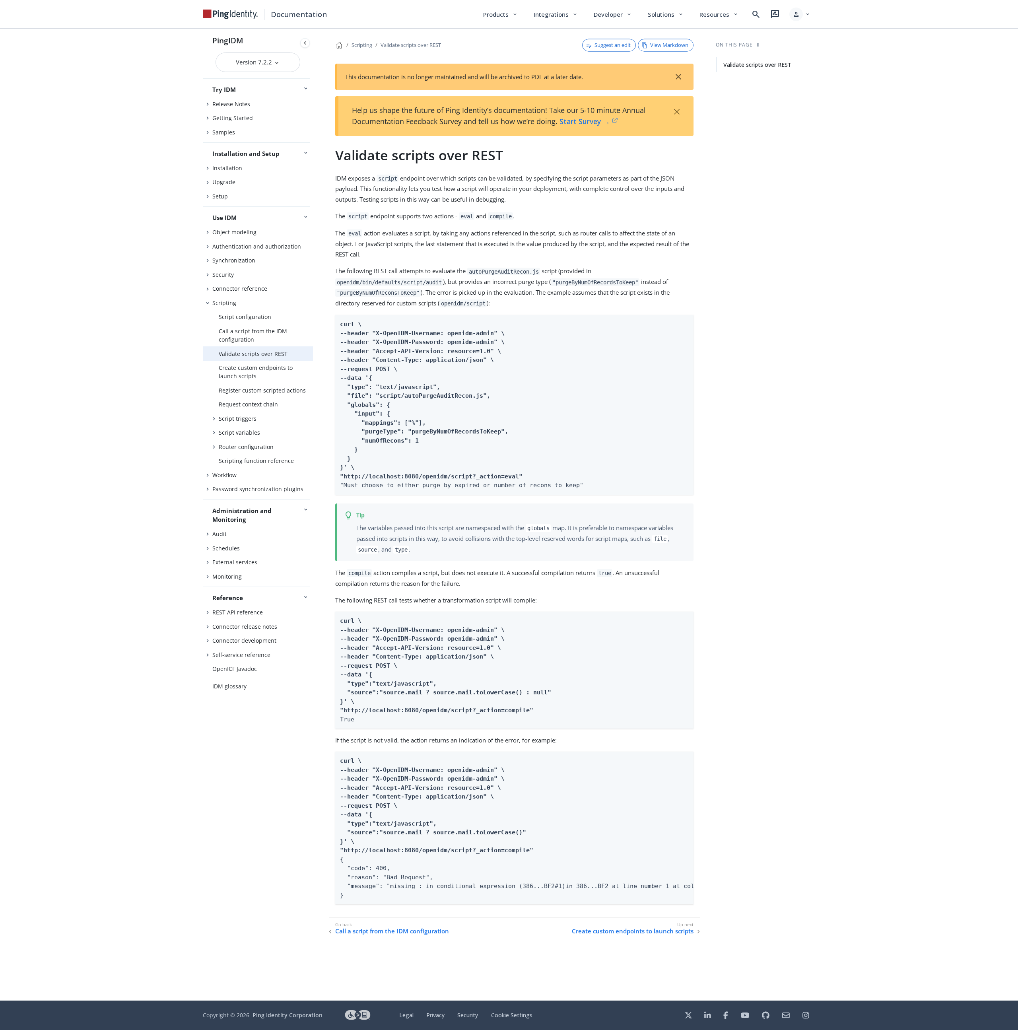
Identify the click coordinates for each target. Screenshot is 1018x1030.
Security (223, 274)
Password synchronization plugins (257, 489)
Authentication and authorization (256, 246)
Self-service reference (241, 655)
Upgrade (223, 182)
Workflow (224, 475)
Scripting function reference (256, 460)
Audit (219, 534)
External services (234, 562)
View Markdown (669, 45)
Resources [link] (718, 14)
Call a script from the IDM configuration (253, 335)
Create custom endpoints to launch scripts (256, 372)
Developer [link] (613, 14)
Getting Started (232, 118)
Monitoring (227, 576)
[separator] (313, 515)
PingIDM (227, 40)
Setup (220, 196)
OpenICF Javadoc (234, 668)
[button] (800, 14)
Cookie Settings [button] (511, 1015)
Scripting (224, 303)
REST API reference (237, 612)
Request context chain (248, 404)
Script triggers (237, 418)
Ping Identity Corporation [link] (287, 1015)
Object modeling (234, 232)
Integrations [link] (556, 14)
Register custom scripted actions (262, 390)
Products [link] (500, 14)
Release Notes (231, 104)
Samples (223, 132)
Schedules (226, 548)
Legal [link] (406, 1015)
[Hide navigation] (305, 43)
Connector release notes (244, 626)
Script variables (239, 432)
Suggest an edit (612, 45)
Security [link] (467, 1015)
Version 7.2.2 (255, 62)
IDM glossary (229, 686)
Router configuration (246, 447)
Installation (227, 168)
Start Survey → (585, 121)
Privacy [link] (435, 1015)
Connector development (244, 640)
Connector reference (239, 288)
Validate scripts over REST (253, 354)
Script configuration (245, 317)
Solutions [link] (666, 14)
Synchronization (233, 260)
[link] (230, 14)
